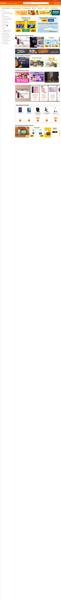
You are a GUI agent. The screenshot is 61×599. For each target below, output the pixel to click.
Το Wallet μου (38, 0)
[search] (24, 3)
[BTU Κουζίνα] (37, 132)
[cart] (59, 3)
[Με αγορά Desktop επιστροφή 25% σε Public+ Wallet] (37, 42)
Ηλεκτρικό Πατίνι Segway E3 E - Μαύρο (55, 113)
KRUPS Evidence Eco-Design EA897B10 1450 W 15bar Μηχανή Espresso (38, 114)
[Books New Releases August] (37, 62)
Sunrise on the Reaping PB (20, 113)
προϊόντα (10, 3)
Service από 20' (50, 0)
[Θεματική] (22, 62)
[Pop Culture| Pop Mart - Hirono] (51, 77)
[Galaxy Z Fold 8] (22, 42)
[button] (57, 0)
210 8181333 (33, 0)
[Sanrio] (22, 77)
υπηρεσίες (15, 3)
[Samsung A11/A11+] (22, 132)
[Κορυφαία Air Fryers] (51, 132)
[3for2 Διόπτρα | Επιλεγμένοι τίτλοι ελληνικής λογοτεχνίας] (51, 62)
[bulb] (13, 3)
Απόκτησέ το (35, 99)
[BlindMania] (37, 77)
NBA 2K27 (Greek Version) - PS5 (29, 113)
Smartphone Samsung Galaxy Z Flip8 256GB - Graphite (46, 113)
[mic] (48, 3)
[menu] (8, 3)
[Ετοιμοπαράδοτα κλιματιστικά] (48, 25)
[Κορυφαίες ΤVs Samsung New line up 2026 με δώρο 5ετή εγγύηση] (26, 25)
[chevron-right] (59, 25)
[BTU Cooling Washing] (51, 42)
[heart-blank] (55, 3)
